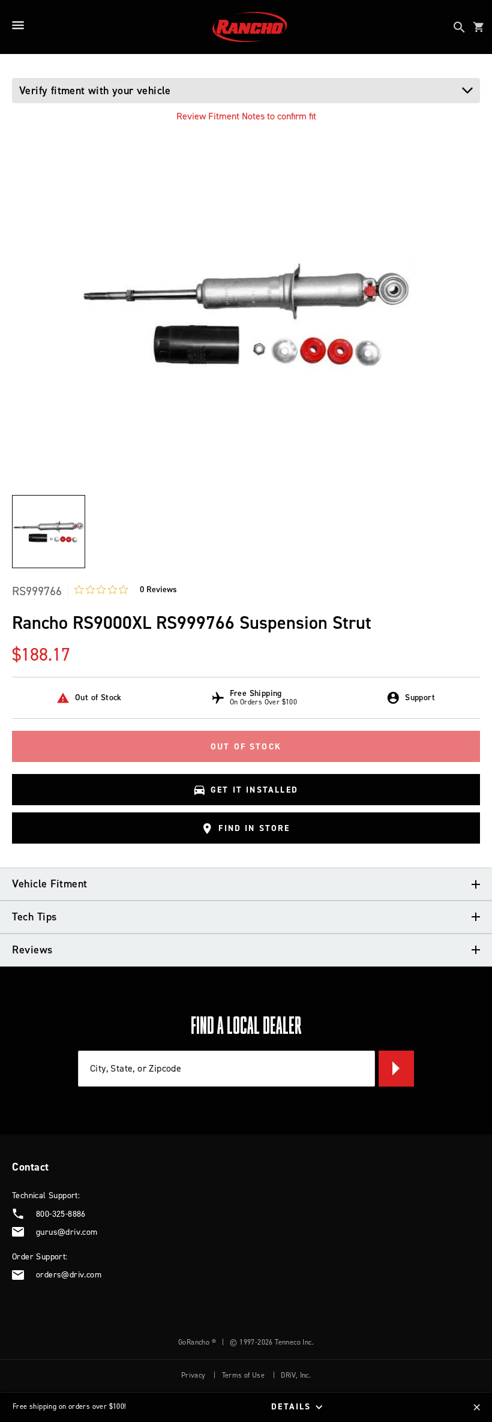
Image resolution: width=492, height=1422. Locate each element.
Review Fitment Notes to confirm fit (246, 116)
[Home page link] (250, 27)
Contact (30, 1167)
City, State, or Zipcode (135, 1067)
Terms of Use (243, 1375)
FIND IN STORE (254, 828)
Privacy (193, 1375)
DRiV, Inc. (296, 1375)
